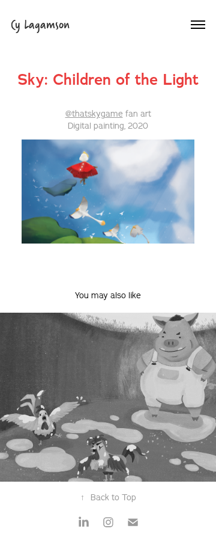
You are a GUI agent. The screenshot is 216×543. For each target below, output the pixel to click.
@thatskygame (94, 113)
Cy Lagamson (40, 24)
